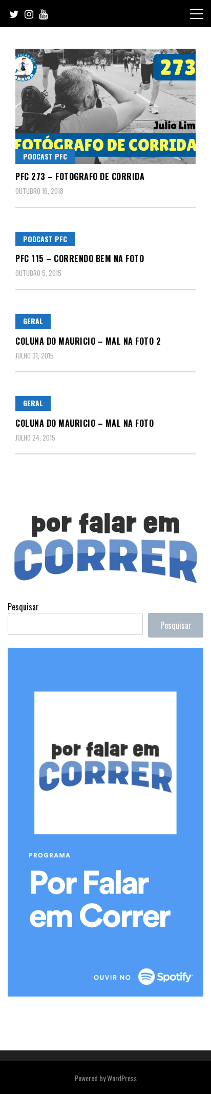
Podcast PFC (45, 156)
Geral (33, 320)
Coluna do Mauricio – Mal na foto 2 (88, 341)
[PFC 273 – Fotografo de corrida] (105, 106)
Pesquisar (23, 607)
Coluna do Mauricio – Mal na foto (84, 423)
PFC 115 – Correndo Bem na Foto (79, 258)
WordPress (122, 1077)
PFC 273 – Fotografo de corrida (79, 176)
